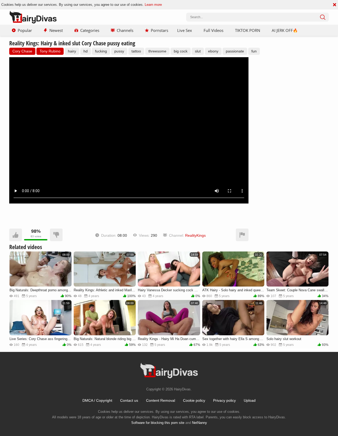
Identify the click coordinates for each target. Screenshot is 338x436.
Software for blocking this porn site (157, 423)
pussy (119, 51)
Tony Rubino (50, 51)
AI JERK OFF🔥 (285, 30)
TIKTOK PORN (247, 30)
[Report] (242, 235)
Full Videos (213, 30)
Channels (125, 30)
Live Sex (184, 30)
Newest (56, 30)
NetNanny (199, 423)
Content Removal (160, 400)
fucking (101, 51)
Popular (25, 30)
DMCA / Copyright (97, 400)
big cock (180, 51)
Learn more (153, 5)
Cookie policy (194, 400)
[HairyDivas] (33, 17)
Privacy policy (224, 400)
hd (85, 51)
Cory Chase (22, 51)
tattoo (136, 51)
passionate (235, 51)
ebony (213, 51)
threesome (157, 51)
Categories (89, 30)
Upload (250, 400)
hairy (72, 51)
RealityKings (195, 235)
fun (254, 51)
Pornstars (159, 30)
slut (198, 51)
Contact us (129, 400)
